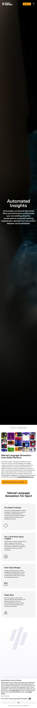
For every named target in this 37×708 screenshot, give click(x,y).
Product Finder (5, 475)
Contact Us (14, 475)
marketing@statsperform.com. (26, 477)
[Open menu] (34, 4)
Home (12, 427)
